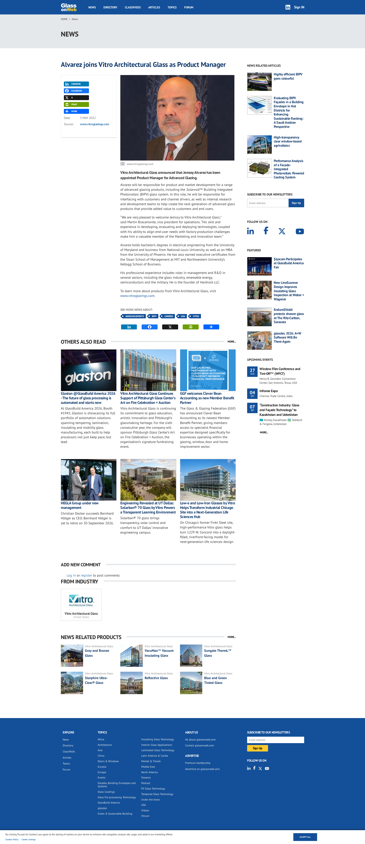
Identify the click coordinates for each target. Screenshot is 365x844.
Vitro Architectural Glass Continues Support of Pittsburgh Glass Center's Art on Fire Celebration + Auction (147, 398)
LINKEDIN (76, 83)
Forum (188, 7)
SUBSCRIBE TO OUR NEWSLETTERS (269, 194)
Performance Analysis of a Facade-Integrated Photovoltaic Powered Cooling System (289, 169)
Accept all (305, 837)
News (92, 7)
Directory (110, 7)
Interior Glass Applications (156, 745)
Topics (172, 7)
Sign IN (299, 7)
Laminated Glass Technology (157, 750)
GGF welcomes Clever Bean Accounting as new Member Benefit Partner (207, 398)
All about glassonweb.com (200, 739)
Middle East (148, 766)
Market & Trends (151, 761)
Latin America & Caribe (154, 755)
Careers (168, 316)
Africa (101, 739)
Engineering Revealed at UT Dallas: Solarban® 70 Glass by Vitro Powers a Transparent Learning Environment (148, 507)
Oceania (146, 777)
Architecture (105, 745)
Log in (71, 575)
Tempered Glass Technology (157, 794)
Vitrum (145, 816)
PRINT (74, 104)
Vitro (196, 316)
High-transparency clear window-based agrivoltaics (288, 141)
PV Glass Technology (153, 788)
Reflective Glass (156, 678)
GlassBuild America (109, 802)
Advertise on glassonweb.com (202, 769)
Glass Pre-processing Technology (117, 797)
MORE (74, 111)
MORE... (232, 341)
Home (64, 19)
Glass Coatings (106, 791)
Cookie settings (29, 839)
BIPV (154, 316)
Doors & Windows (108, 761)
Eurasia (102, 766)
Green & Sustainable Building (115, 813)
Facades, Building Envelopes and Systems (117, 784)
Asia (100, 750)
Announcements (134, 316)
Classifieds (133, 7)
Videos (145, 810)
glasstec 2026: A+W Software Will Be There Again (287, 337)
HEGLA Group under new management (79, 505)
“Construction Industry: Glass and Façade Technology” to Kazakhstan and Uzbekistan (279, 410)
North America (149, 772)
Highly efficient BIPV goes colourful (288, 76)
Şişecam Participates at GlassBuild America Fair (289, 263)
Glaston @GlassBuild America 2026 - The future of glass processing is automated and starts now (88, 398)
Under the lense (150, 799)
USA (183, 316)
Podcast (145, 783)
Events (102, 777)
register (86, 575)
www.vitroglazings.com (94, 124)
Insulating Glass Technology (157, 739)
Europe (102, 772)
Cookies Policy (12, 839)
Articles (154, 7)
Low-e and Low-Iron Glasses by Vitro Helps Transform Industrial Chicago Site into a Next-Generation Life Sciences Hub (207, 510)
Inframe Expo (268, 391)
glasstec (102, 808)
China (101, 755)
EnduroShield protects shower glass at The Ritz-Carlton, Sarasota (289, 316)
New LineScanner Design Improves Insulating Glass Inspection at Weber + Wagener (289, 291)
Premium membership (197, 763)
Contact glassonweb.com (199, 745)
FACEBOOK (76, 90)
